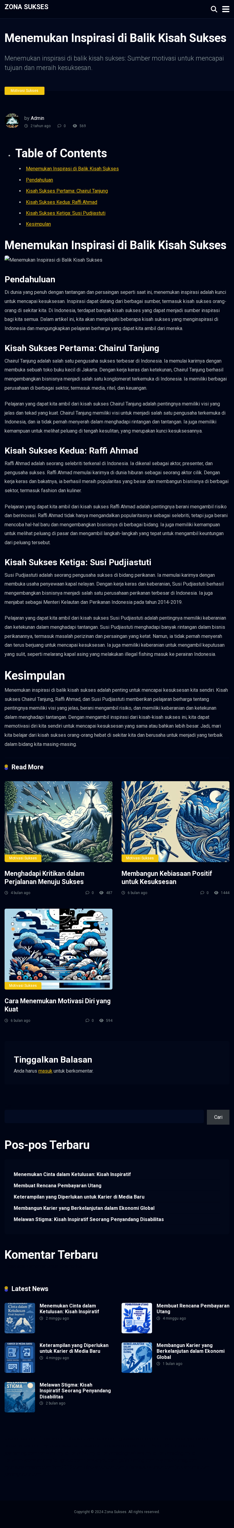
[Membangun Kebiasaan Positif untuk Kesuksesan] (175, 821)
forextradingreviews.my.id (128, 1453)
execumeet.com (21, 1439)
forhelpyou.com (100, 1460)
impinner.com (184, 1446)
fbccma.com (53, 1439)
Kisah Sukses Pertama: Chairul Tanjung (67, 191)
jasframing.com (21, 1453)
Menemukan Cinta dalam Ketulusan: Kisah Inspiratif (72, 1174)
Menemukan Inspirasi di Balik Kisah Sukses (72, 169)
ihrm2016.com (67, 1467)
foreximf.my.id (53, 1453)
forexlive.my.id (84, 1453)
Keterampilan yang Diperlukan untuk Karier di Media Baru (79, 1197)
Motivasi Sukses (24, 91)
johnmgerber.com (23, 1474)
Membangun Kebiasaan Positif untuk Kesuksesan (167, 878)
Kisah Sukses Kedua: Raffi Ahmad (61, 202)
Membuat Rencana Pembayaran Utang (57, 1186)
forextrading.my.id (176, 1453)
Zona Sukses (26, 6)
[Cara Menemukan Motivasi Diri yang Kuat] (58, 949)
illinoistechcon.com (103, 1467)
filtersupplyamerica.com (92, 1439)
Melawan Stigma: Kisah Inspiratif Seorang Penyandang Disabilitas (89, 1219)
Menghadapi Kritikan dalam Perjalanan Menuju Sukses (44, 878)
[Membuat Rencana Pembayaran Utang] (137, 1332)
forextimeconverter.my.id (31, 1460)
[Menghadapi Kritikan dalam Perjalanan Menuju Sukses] (58, 821)
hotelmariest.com (23, 1446)
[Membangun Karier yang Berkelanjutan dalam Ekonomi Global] (137, 1371)
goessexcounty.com (140, 1439)
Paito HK (159, 1446)
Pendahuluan (39, 180)
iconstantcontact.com (126, 1446)
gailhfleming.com (136, 1460)
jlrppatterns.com (192, 1467)
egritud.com (70, 1460)
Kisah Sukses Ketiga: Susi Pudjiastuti (65, 213)
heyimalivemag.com (177, 1460)
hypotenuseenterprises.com (72, 1446)
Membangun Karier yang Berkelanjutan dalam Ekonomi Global (84, 1208)
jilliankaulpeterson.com (150, 1467)
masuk (45, 1071)
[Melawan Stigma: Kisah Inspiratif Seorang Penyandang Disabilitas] (20, 1411)
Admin (37, 118)
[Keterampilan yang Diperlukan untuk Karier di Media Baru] (20, 1371)
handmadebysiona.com (187, 1439)
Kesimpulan (38, 224)
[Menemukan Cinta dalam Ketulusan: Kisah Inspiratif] (20, 1332)
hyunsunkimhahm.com (28, 1467)
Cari (9, 1106)
